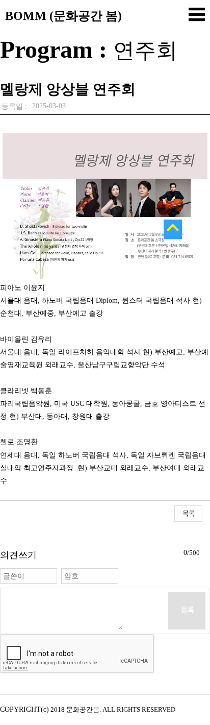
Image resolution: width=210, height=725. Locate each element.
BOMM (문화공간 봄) (63, 15)
